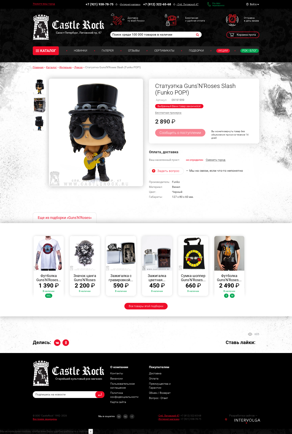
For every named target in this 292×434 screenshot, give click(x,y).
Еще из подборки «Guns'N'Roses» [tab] (65, 218)
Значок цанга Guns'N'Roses (84, 278)
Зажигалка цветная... (157, 278)
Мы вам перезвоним (218, 4)
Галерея (108, 50)
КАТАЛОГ (48, 51)
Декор (78, 67)
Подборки (196, 50)
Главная (38, 67)
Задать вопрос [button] (168, 171)
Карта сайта (118, 402)
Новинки (80, 50)
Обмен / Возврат (160, 392)
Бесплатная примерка (168, 112)
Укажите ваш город (44, 3)
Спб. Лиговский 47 (188, 4)
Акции (223, 50)
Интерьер (65, 67)
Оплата (154, 378)
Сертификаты (164, 50)
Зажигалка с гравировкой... (121, 278)
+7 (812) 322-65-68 (157, 4)
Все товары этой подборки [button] (146, 306)
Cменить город (215, 159)
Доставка (155, 373)
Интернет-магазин (130, 4)
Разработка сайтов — (243, 415)
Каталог (51, 67)
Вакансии (116, 378)
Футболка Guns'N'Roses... (48, 278)
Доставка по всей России (136, 19)
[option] (96, 132)
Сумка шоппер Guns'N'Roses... (193, 278)
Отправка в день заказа (251, 19)
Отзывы (134, 50)
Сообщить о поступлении (180, 133)
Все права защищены (45, 419)
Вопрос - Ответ (158, 398)
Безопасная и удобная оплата (195, 19)
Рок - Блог (249, 50)
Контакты (116, 373)
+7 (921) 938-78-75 (99, 4)
